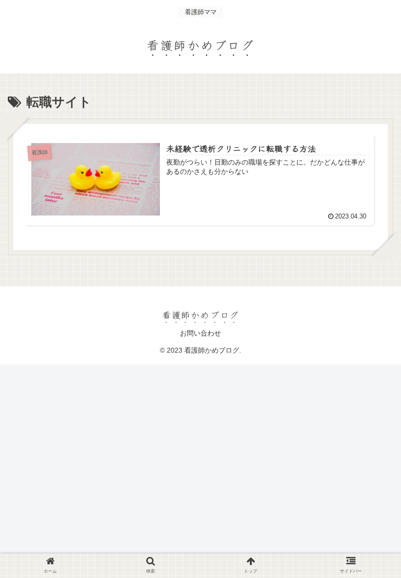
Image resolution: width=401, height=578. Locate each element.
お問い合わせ (200, 333)
